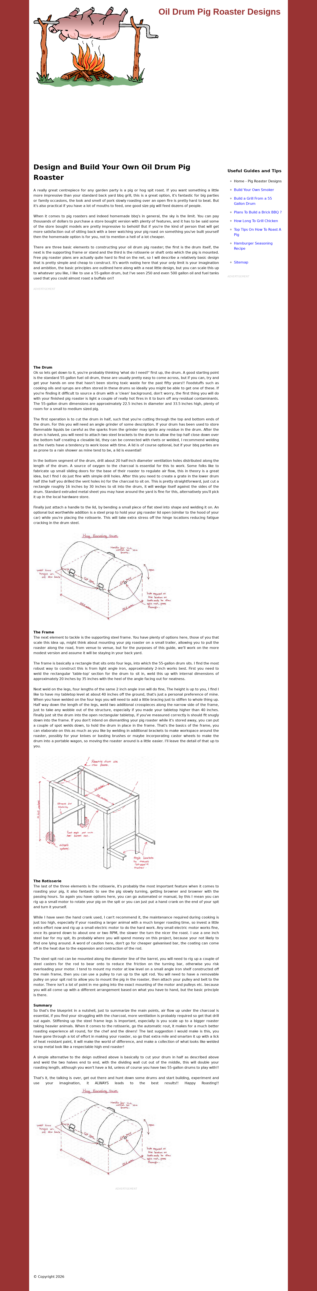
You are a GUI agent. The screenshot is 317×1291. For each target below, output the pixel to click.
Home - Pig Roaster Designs (258, 181)
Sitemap (241, 262)
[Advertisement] (158, 119)
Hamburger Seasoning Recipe (253, 246)
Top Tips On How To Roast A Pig (257, 232)
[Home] (95, 46)
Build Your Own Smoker (254, 190)
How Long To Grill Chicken (256, 221)
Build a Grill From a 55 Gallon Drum (253, 201)
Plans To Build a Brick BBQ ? (258, 212)
